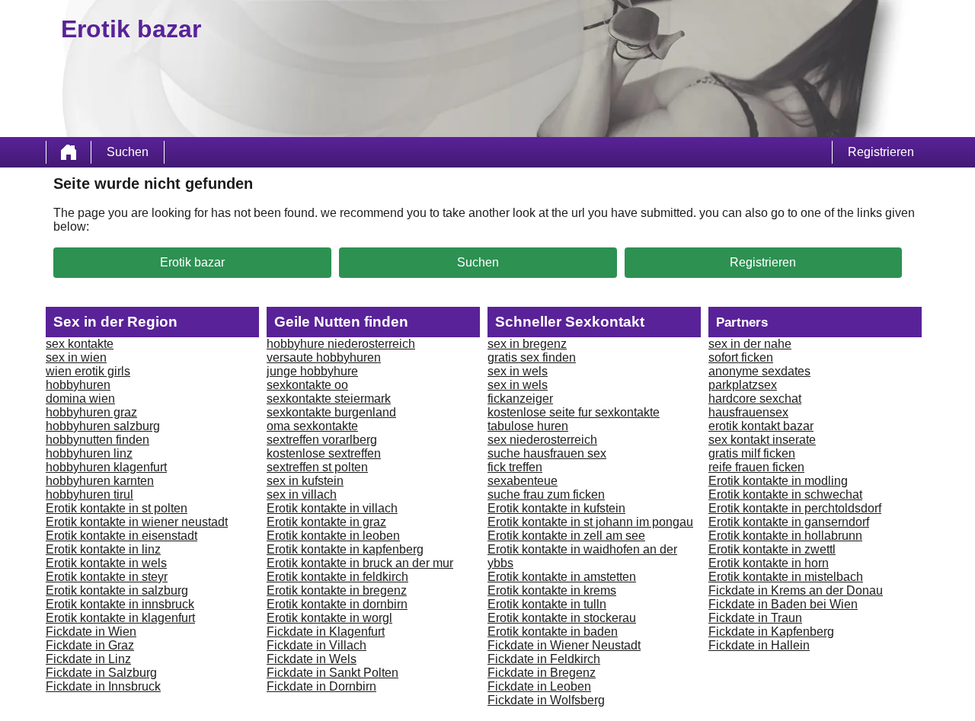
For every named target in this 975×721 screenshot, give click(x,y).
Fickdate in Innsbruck (103, 686)
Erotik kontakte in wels (106, 563)
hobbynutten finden (97, 439)
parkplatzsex (742, 384)
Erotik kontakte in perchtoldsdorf (794, 508)
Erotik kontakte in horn (768, 563)
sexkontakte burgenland (331, 412)
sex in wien (76, 357)
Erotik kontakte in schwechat (785, 494)
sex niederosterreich (542, 439)
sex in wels (518, 371)
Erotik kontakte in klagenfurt (120, 617)
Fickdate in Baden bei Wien (783, 604)
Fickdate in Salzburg (101, 672)
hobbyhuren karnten (100, 480)
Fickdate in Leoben (539, 686)
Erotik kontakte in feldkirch (337, 576)
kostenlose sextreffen (324, 453)
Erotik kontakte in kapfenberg (345, 549)
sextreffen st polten (317, 467)
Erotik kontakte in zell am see (566, 535)
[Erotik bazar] (68, 152)
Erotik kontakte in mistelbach (785, 576)
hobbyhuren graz (91, 412)
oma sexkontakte (312, 426)
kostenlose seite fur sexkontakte (574, 412)
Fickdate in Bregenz (542, 672)
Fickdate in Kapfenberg (771, 631)
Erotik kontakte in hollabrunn (785, 535)
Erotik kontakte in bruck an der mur (360, 563)
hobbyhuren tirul (89, 494)
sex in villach (302, 494)
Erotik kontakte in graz (326, 521)
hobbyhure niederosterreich (341, 343)
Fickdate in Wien (91, 631)
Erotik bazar (192, 262)
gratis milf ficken (751, 453)
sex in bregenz (527, 343)
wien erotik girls (88, 371)
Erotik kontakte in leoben (333, 535)
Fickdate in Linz (88, 658)
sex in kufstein (305, 480)
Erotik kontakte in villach (332, 508)
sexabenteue (523, 480)
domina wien (80, 398)
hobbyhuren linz (89, 453)
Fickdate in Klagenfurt (326, 631)
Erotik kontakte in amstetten (562, 576)
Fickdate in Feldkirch (544, 658)
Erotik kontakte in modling (778, 480)
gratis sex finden (532, 357)
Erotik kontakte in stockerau (562, 617)
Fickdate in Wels (311, 658)
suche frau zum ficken (546, 494)
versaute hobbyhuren (324, 357)
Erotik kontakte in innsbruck (120, 604)
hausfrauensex (748, 412)
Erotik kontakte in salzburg (117, 590)
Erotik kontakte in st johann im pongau (590, 521)
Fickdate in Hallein (759, 645)
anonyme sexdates (759, 371)
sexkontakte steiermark (329, 398)
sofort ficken (740, 357)
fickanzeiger (520, 398)
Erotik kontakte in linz (103, 549)
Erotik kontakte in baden (553, 631)
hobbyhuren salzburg (103, 426)
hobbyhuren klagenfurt (106, 467)
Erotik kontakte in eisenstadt (121, 535)
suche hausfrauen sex (547, 453)
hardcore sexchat (754, 398)
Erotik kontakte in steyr (107, 576)
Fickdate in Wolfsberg (546, 700)
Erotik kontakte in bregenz (337, 590)
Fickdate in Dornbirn (321, 686)
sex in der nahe (749, 343)
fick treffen (515, 467)
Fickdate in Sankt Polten (332, 672)
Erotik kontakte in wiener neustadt (137, 521)
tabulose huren (528, 426)
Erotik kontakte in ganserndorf (788, 521)
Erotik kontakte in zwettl (772, 549)
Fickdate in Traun (755, 617)
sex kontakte (79, 343)
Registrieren (881, 151)
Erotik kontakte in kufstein (556, 508)
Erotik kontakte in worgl (329, 617)
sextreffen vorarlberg (322, 439)
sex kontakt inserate (762, 439)
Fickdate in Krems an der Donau (795, 590)
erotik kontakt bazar (761, 426)
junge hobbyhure (312, 371)
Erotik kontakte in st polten (116, 508)
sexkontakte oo (307, 384)
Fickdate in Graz (90, 645)
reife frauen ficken (756, 467)
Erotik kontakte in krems (552, 590)
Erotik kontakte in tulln (547, 604)
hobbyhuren (78, 384)
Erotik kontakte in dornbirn (337, 604)
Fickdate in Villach (316, 645)
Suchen (128, 151)
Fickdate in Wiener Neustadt (564, 645)
